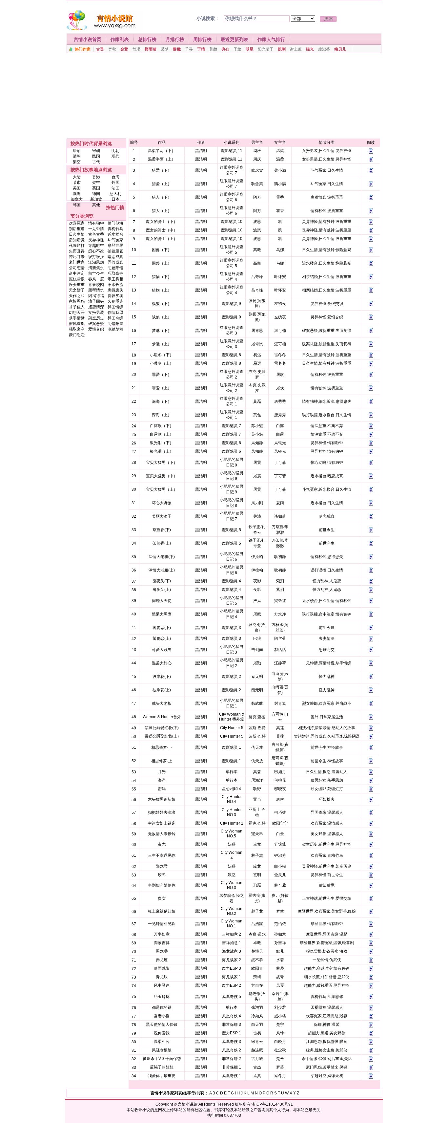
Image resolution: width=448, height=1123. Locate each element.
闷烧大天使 (162, 600)
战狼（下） (162, 303)
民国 (96, 156)
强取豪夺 (77, 329)
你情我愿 (115, 312)
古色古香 (96, 234)
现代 (115, 156)
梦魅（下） (162, 330)
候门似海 (115, 223)
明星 (250, 49)
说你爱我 (162, 1033)
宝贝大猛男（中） (161, 476)
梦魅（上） (162, 344)
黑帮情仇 (96, 290)
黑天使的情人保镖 (161, 1024)
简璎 (136, 49)
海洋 (162, 780)
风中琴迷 (162, 985)
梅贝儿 (340, 49)
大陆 (77, 177)
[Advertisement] (224, 97)
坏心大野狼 (162, 503)
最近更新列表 (234, 39)
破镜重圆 (115, 251)
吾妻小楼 (162, 1016)
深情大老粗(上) (162, 570)
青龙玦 (162, 977)
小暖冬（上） (161, 363)
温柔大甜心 (162, 663)
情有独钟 (96, 223)
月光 (162, 771)
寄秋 (112, 49)
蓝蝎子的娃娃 (161, 1067)
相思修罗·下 (161, 747)
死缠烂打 (77, 245)
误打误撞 (96, 256)
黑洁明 (201, 150)
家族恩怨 (77, 301)
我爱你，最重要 (161, 1075)
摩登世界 (115, 245)
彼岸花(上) (162, 690)
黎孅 (177, 49)
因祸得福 (96, 295)
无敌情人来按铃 (161, 833)
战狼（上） (162, 317)
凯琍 (282, 49)
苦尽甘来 (77, 256)
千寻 (189, 49)
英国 (96, 188)
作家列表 (120, 39)
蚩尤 (162, 844)
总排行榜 (147, 39)
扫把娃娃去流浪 (161, 812)
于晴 (201, 49)
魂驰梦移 (115, 329)
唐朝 (77, 150)
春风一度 (96, 279)
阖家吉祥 (162, 942)
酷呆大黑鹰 (162, 614)
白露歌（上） (161, 434)
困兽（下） (162, 250)
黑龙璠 (162, 951)
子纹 (237, 49)
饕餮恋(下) (162, 627)
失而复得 (77, 251)
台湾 (115, 177)
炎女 (162, 898)
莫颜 (213, 49)
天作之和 (77, 295)
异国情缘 (115, 307)
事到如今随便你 (161, 885)
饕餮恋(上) (162, 638)
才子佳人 (77, 307)
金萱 (124, 49)
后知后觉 (77, 240)
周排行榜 (202, 39)
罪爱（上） (162, 388)
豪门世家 (77, 262)
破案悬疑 (96, 323)
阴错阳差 (115, 323)
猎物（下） (162, 276)
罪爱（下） (162, 374)
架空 (77, 162)
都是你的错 (162, 1007)
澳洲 (77, 193)
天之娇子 (77, 290)
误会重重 (77, 284)
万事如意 (162, 934)
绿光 (310, 49)
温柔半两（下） (161, 150)
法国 (115, 188)
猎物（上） (162, 290)
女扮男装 (96, 312)
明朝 (115, 150)
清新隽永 (96, 268)
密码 (162, 789)
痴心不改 (96, 251)
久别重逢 (115, 301)
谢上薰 (296, 49)
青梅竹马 (115, 229)
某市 (77, 182)
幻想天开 (77, 312)
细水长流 (115, 284)
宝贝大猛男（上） (161, 489)
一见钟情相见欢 (161, 923)
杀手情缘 (77, 318)
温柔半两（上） (161, 159)
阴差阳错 (115, 268)
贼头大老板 (162, 703)
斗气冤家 (115, 240)
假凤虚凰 (77, 323)
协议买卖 (115, 295)
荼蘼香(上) (162, 543)
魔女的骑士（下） (161, 221)
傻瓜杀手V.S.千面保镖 (162, 1058)
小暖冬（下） (161, 355)
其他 (96, 205)
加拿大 (77, 199)
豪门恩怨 (77, 335)
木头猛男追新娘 (161, 799)
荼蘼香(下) (162, 530)
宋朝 (96, 150)
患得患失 (115, 290)
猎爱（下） (162, 170)
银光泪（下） (161, 443)
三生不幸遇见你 (161, 855)
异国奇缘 (115, 318)
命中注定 (77, 273)
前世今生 (96, 273)
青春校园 (96, 284)
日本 (115, 199)
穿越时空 (96, 245)
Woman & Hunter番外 (162, 717)
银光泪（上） (161, 451)
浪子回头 (96, 301)
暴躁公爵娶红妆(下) (162, 727)
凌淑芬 (324, 49)
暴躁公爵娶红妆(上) (162, 736)
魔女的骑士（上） (161, 238)
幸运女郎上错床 (161, 823)
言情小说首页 (87, 39)
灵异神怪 (96, 240)
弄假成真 (115, 262)
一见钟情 (96, 229)
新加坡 (96, 199)
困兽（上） (162, 263)
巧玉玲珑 (162, 996)
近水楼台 (115, 234)
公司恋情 (77, 268)
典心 (225, 49)
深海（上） (162, 415)
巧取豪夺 (115, 273)
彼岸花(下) (162, 676)
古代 (96, 162)
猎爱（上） (162, 184)
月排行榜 (175, 39)
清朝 (77, 156)
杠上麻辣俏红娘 (161, 911)
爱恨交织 (96, 329)
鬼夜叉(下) (162, 581)
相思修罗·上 (161, 761)
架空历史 (96, 318)
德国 (96, 193)
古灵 (100, 49)
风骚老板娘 (162, 1050)
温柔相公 (162, 1041)
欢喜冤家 (77, 223)
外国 (115, 182)
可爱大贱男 (162, 649)
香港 (96, 177)
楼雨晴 (150, 49)
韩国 (77, 205)
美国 (77, 188)
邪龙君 (162, 866)
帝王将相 (115, 279)
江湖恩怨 (96, 262)
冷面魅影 (162, 968)
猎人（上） (162, 210)
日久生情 (77, 234)
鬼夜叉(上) (162, 589)
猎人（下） (162, 197)
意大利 (115, 193)
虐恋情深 (96, 307)
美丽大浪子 (162, 516)
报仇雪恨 (77, 279)
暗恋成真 (115, 256)
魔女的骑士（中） (161, 230)
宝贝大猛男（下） (161, 462)
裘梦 (165, 49)
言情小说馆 (187, 1104)
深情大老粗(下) (162, 556)
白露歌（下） (161, 425)
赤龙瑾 (162, 960)
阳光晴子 (266, 49)
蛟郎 (162, 875)
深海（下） (162, 401)
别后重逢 (77, 229)
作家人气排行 (271, 39)
